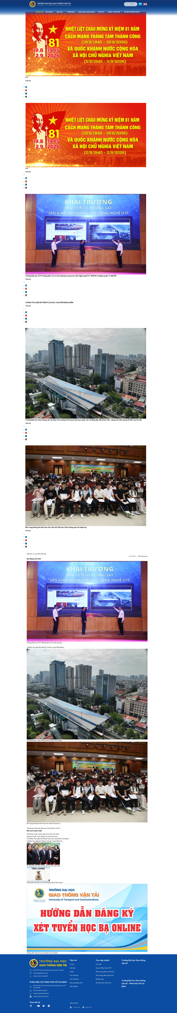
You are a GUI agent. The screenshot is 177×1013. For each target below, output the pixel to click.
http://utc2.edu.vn (43, 996)
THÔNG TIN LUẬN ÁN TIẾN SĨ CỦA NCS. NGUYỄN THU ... (45, 841)
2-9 (26, 77)
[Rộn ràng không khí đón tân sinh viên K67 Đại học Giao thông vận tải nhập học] (85, 486)
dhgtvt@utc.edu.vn (42, 973)
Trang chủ (39, 12)
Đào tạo (60, 12)
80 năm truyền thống (131, 12)
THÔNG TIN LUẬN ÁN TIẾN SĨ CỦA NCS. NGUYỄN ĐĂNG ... (46, 647)
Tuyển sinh (70, 12)
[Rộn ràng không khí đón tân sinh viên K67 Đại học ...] (87, 782)
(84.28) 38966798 (43, 993)
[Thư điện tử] (140, 4)
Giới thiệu (49, 12)
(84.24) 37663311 (43, 976)
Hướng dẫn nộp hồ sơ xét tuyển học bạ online (42, 953)
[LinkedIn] (26, 93)
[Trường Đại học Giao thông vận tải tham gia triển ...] (43, 853)
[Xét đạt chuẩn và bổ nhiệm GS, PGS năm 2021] (43, 834)
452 (139, 556)
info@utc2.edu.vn (42, 990)
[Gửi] (135, 4)
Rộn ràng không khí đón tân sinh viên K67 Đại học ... (44, 823)
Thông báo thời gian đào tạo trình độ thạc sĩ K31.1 (43, 828)
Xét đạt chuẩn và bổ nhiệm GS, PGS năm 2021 (42, 836)
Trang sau (144, 556)
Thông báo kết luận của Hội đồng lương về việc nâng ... (45, 882)
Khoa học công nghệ (86, 12)
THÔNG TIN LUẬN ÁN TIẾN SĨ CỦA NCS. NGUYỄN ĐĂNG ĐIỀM (49, 303)
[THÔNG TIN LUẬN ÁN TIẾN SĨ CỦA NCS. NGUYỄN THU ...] (48, 839)
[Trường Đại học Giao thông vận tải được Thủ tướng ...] (87, 694)
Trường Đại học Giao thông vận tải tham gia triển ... (44, 866)
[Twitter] (26, 87)
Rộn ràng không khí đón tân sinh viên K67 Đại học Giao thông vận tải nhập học (56, 527)
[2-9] (85, 44)
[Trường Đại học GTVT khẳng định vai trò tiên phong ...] (87, 601)
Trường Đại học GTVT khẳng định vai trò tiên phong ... (45, 643)
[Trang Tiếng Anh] (145, 4)
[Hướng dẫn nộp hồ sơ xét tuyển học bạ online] (87, 918)
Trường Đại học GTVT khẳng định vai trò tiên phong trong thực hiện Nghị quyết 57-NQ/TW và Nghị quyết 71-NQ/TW (70, 276)
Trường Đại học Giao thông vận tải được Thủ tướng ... (45, 740)
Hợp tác (101, 12)
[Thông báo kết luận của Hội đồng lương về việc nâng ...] (38, 874)
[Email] (26, 97)
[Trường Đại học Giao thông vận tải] (50, 4)
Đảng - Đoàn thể (114, 12)
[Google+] (26, 90)
